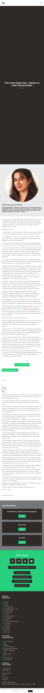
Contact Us (6, 630)
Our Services (7, 625)
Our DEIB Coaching (8, 610)
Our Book (6, 605)
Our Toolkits (7, 626)
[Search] (38, 2)
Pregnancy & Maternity (9, 650)
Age (4, 643)
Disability (6, 645)
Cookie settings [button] (24, 691)
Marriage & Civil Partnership (10, 648)
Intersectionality (8, 659)
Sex (4, 655)
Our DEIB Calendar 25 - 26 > (11, 608)
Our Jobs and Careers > (9, 616)
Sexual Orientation (8, 657)
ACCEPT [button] (30, 691)
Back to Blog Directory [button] (10, 370)
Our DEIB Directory (8, 612)
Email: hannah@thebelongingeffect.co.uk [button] (22, 567)
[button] (41, 3)
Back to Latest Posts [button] (22, 364)
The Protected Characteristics (11, 621)
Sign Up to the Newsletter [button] (22, 577)
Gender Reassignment (9, 646)
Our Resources (7, 623)
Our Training (7, 628)
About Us (6, 601)
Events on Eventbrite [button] (22, 572)
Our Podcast (7, 619)
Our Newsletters (8, 617)
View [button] (22, 516)
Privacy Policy (7, 632)
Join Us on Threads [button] (22, 585)
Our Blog (6, 603)
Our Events (6, 614)
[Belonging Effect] (7, 3)
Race (5, 652)
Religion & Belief (8, 654)
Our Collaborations (8, 607)
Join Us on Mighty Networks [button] (22, 581)
